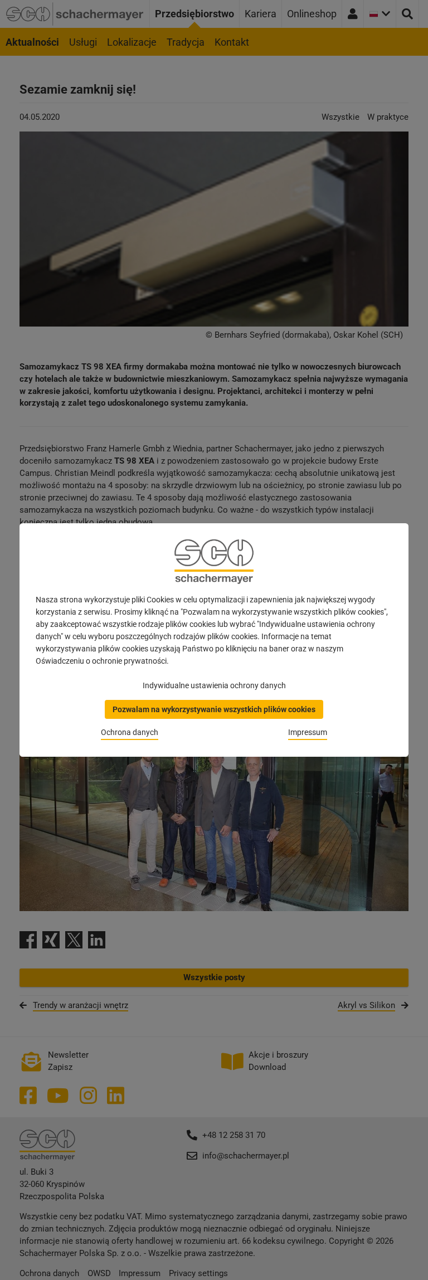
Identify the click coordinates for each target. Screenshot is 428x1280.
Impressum (307, 732)
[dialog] (214, 640)
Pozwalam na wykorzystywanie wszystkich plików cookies (214, 709)
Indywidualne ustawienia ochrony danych (214, 685)
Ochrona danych (129, 732)
